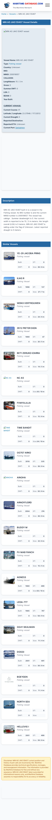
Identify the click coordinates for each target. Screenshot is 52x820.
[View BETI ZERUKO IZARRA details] (9, 356)
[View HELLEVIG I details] (9, 729)
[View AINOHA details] (9, 480)
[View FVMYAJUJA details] (9, 405)
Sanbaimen (20, 128)
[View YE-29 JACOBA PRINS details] (9, 256)
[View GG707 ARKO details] (9, 455)
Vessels (12, 14)
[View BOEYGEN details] (9, 679)
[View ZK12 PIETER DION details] (9, 331)
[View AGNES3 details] (9, 580)
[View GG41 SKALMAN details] (9, 630)
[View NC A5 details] (9, 380)
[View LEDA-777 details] (9, 605)
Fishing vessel (15, 64)
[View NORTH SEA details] (9, 704)
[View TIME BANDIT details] (9, 430)
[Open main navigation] (47, 5)
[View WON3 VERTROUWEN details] (9, 306)
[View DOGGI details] (9, 654)
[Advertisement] (26, 792)
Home (4, 14)
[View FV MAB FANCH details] (9, 555)
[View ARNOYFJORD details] (9, 505)
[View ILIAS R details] (9, 281)
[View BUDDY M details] (9, 530)
